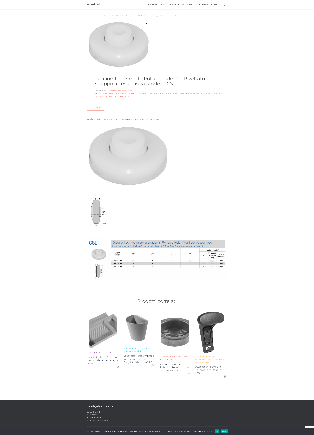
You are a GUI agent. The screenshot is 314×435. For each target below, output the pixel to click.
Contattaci (202, 4)
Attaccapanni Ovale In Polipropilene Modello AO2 (208, 370)
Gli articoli (187, 4)
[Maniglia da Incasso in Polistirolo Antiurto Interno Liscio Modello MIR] (175, 332)
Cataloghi (174, 4)
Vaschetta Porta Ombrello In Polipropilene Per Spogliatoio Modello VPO (139, 359)
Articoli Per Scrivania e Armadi (111, 93)
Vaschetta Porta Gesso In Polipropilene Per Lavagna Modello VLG (103, 360)
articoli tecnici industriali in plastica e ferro (142, 93)
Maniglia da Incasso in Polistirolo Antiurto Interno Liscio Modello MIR (174, 367)
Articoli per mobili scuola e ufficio (104, 16)
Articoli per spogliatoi (133, 351)
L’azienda (152, 4)
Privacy (214, 4)
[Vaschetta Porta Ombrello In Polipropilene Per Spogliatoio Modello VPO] (139, 328)
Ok (217, 431)
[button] (146, 24)
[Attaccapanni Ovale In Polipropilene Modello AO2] (211, 332)
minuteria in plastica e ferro (117, 96)
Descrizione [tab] (95, 107)
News (162, 4)
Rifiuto (224, 431)
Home (89, 16)
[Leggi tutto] (117, 367)
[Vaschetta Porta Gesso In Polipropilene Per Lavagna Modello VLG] (103, 330)
